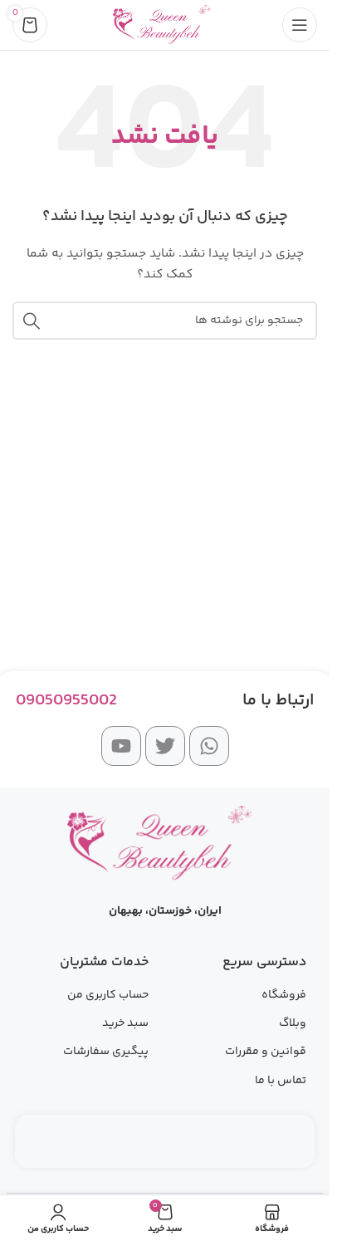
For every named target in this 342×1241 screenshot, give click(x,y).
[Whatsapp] (209, 746)
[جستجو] (31, 321)
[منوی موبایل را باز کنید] (299, 25)
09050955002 (66, 701)
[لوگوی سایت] (164, 25)
